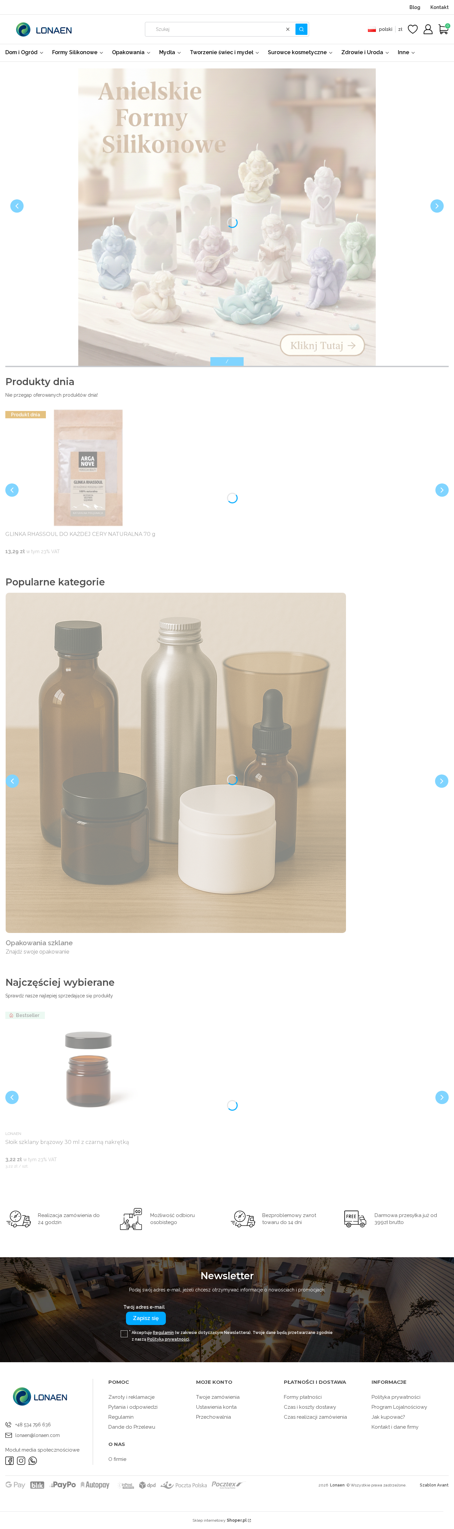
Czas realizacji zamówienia (315, 1417)
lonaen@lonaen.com (37, 1435)
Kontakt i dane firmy (395, 1427)
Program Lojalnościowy (399, 1407)
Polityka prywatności (396, 1397)
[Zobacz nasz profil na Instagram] (21, 1461)
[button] (301, 29)
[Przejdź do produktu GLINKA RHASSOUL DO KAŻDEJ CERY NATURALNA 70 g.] (88, 468)
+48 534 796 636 (33, 1424)
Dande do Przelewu (131, 1427)
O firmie (117, 1459)
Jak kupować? (388, 1417)
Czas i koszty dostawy (310, 1407)
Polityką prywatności (168, 1339)
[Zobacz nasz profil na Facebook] (9, 1461)
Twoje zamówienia (218, 1397)
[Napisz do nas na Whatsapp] (33, 1461)
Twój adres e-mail (144, 1307)
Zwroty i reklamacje (131, 1397)
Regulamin (163, 1332)
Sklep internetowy (219, 1520)
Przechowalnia (213, 1417)
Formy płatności (303, 1397)
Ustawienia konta (216, 1407)
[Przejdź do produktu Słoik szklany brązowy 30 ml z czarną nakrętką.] (88, 1069)
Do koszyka (80, 564)
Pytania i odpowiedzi (133, 1407)
